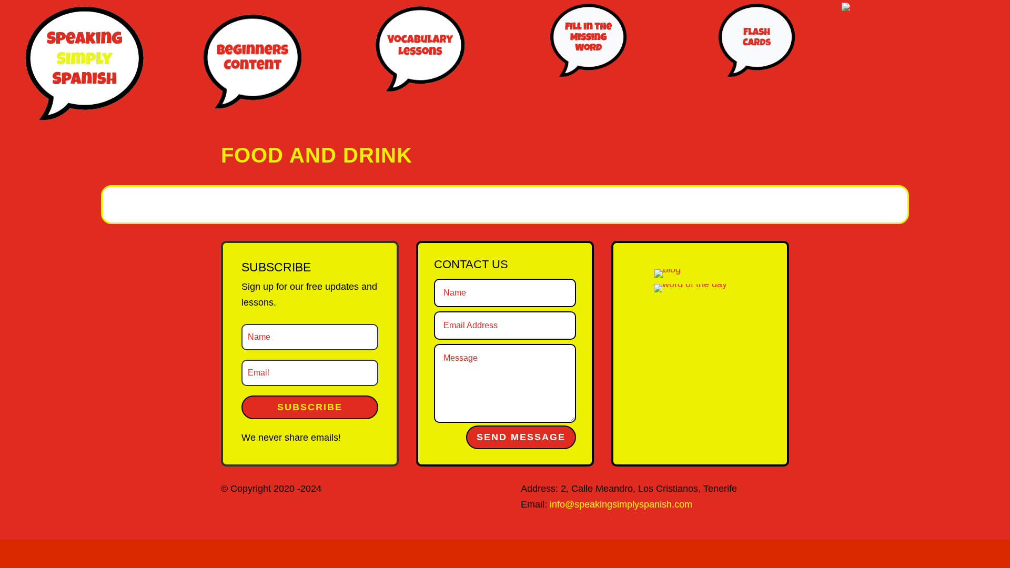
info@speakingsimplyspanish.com (621, 504)
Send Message (521, 437)
